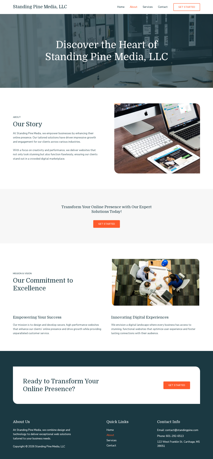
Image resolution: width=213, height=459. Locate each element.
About (133, 7)
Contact (163, 7)
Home (120, 7)
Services (148, 7)
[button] (186, 7)
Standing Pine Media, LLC (40, 6)
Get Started (176, 385)
